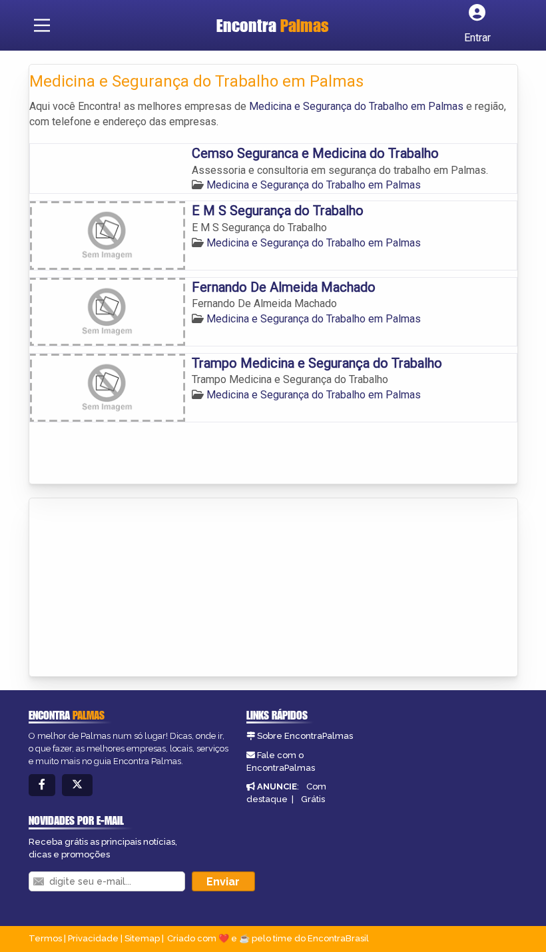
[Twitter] (77, 785)
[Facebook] (42, 785)
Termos (45, 938)
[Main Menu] (42, 25)
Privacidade (93, 938)
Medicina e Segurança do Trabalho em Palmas (356, 106)
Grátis (313, 799)
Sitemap (142, 938)
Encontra (272, 25)
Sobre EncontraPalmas (305, 736)
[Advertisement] (129, 588)
